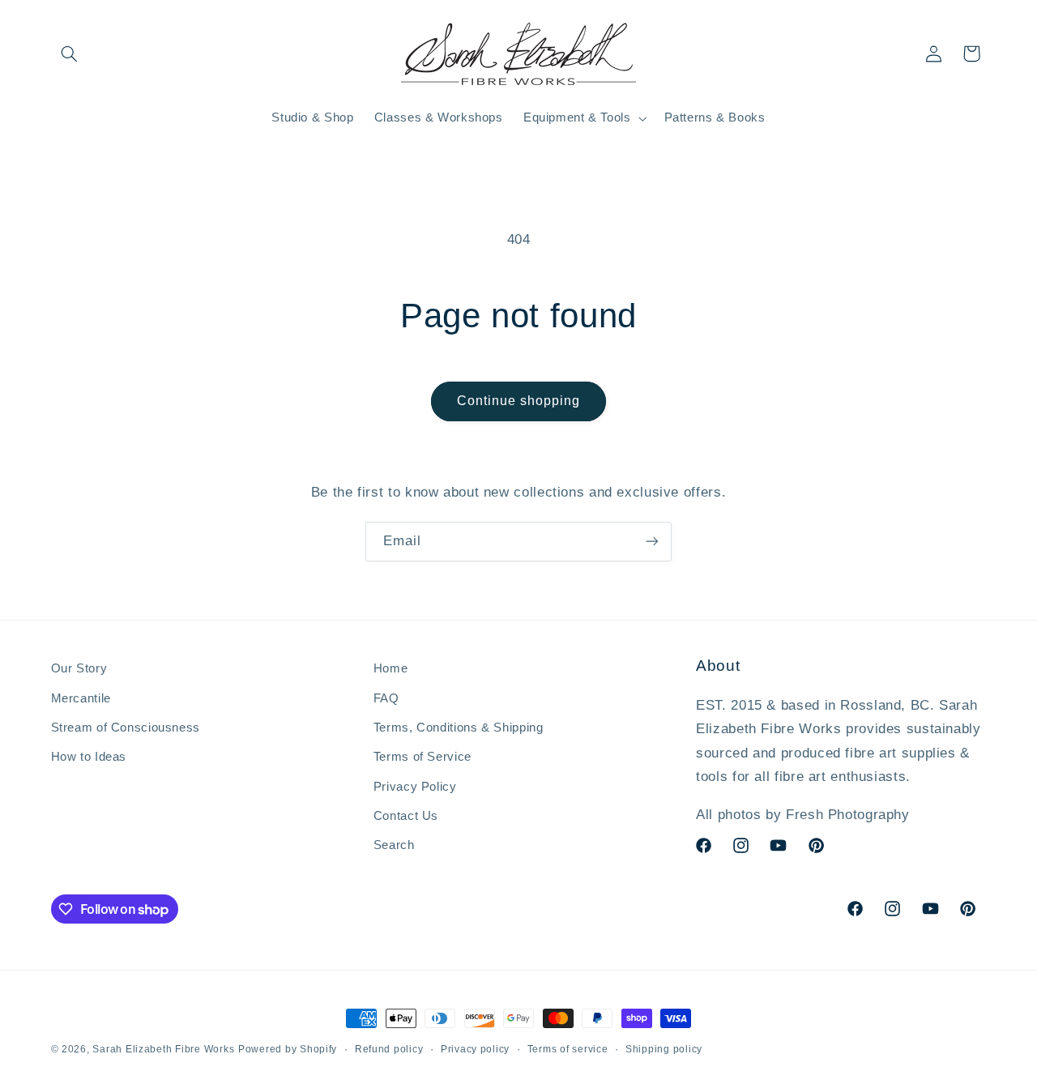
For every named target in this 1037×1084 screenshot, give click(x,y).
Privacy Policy (415, 786)
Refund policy (389, 1049)
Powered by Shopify (287, 1049)
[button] (69, 53)
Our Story (79, 668)
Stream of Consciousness (126, 727)
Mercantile (81, 698)
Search (394, 845)
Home (390, 668)
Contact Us (405, 815)
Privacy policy (475, 1049)
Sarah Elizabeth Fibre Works (163, 1049)
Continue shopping (519, 401)
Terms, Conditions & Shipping (458, 727)
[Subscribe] (652, 541)
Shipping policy (663, 1049)
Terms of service (567, 1049)
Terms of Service (422, 756)
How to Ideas (89, 756)
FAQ (386, 698)
